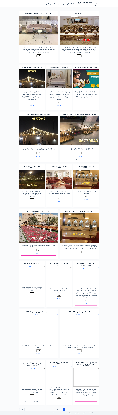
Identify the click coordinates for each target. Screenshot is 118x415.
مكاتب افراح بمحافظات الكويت (42, 211)
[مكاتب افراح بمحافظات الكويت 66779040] (38, 228)
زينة (63, 4)
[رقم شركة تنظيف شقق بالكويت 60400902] (59, 179)
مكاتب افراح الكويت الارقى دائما (82, 312)
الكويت (46, 4)
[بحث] (20, 3)
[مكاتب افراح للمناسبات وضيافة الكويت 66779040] (38, 30)
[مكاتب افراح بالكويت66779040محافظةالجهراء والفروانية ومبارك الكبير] (32, 377)
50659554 (29, 312)
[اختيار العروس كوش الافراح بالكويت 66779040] (59, 276)
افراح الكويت (70, 4)
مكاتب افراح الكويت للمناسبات (42, 114)
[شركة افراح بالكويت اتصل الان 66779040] (86, 179)
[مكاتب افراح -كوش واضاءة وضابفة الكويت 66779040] (86, 276)
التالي (22, 409)
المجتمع (52, 4)
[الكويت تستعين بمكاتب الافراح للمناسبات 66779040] (79, 228)
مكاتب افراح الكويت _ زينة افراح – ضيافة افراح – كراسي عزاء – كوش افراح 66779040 (86, 364)
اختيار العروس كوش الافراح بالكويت (59, 263)
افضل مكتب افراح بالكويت (35, 67)
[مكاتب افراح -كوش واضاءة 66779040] (59, 78)
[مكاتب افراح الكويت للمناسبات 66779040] (38, 130)
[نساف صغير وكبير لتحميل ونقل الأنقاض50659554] (38, 328)
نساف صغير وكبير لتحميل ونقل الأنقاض (42, 312)
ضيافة (58, 4)
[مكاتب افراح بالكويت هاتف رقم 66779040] (32, 179)
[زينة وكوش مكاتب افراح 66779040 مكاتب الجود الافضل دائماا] (79, 130)
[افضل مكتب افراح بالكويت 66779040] (32, 78)
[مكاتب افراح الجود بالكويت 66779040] (32, 275)
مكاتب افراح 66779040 (79, 13)
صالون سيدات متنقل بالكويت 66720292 (86, 67)
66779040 (28, 13)
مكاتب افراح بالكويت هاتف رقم (32, 166)
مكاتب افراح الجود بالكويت (35, 263)
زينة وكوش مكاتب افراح (89, 114)
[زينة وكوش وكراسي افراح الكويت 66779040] (59, 375)
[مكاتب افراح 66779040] (79, 30)
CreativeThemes (56, 412)
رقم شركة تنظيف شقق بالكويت (59, 166)
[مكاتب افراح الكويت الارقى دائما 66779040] (79, 328)
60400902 (59, 168)
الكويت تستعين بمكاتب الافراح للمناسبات (82, 211)
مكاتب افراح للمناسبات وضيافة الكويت (42, 13)
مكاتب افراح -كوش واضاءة (62, 67)
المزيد (78, 56)
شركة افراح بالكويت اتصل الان (86, 166)
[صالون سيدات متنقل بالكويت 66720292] (86, 78)
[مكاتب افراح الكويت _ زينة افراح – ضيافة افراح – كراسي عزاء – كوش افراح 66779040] (86, 377)
